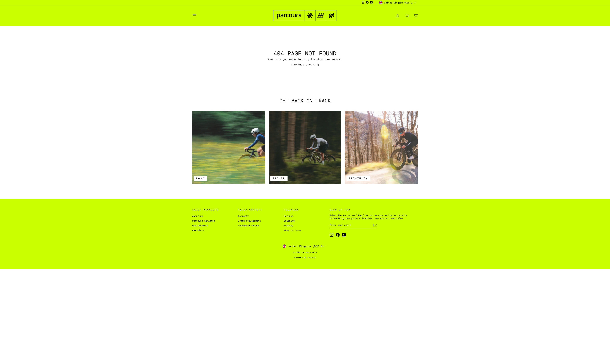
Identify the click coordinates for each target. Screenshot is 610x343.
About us (197, 216)
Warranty (243, 216)
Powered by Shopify (304, 257)
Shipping (289, 220)
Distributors (200, 225)
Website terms (292, 230)
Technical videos (248, 225)
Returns (288, 216)
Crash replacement (249, 220)
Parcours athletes (203, 220)
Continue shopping (305, 64)
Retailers (198, 230)
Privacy (288, 225)
